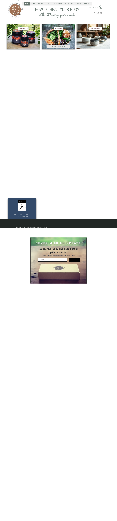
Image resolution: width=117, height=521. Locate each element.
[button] (83, 241)
